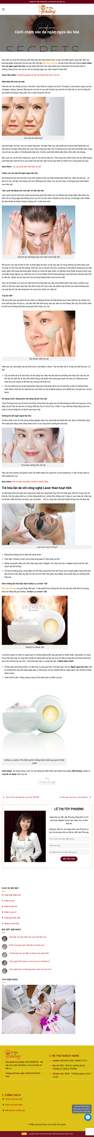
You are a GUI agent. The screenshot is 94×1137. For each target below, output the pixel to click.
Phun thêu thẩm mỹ (12, 895)
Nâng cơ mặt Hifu (11, 923)
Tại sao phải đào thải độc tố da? (26, 166)
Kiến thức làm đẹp (47, 28)
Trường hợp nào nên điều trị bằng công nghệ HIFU (29, 953)
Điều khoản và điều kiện (15, 1110)
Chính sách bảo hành (13, 1105)
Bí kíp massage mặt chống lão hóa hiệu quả (26, 945)
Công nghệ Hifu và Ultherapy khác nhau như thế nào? (30, 969)
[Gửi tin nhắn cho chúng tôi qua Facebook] (88, 1117)
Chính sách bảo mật (14, 1099)
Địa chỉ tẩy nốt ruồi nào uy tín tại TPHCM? (22, 797)
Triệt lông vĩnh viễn (12, 918)
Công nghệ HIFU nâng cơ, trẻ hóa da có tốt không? (29, 961)
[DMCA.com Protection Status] (24, 1134)
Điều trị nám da (10, 906)
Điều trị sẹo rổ (10, 912)
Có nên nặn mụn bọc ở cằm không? (74, 797)
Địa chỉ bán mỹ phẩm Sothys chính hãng (30, 481)
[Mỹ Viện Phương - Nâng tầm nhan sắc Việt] (47, 9)
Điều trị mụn (9, 901)
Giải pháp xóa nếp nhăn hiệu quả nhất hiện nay (27, 937)
